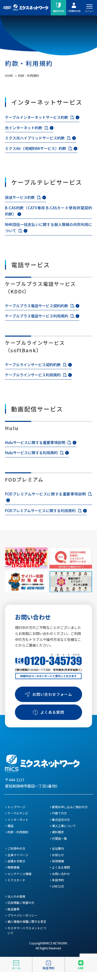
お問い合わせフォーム (52, 694)
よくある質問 (52, 712)
